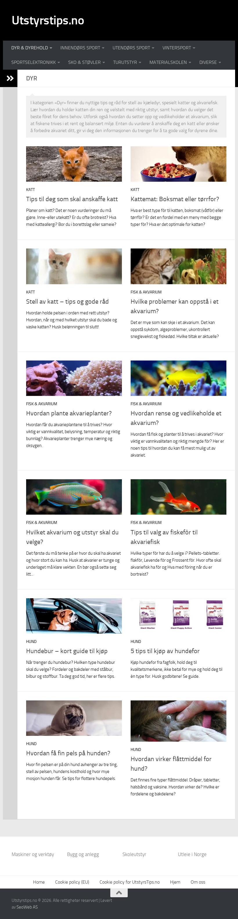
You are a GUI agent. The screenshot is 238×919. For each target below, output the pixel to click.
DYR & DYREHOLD (29, 48)
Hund (31, 641)
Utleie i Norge (192, 854)
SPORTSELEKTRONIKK (33, 62)
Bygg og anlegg (83, 854)
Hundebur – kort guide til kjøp (67, 651)
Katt (30, 189)
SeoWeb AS (27, 907)
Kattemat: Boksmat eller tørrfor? (175, 199)
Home (39, 882)
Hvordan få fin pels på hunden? (68, 753)
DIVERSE (208, 62)
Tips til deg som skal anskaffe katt (72, 199)
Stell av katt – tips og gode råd (67, 301)
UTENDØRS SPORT (131, 48)
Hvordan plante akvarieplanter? (69, 413)
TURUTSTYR (125, 62)
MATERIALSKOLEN (168, 62)
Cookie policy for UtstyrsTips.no (130, 882)
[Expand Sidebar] (10, 78)
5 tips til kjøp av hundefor (165, 651)
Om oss (198, 882)
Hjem (175, 882)
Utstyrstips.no (48, 20)
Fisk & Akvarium (146, 292)
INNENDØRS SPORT (80, 48)
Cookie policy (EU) (72, 882)
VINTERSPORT (177, 48)
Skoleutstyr (134, 854)
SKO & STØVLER (84, 62)
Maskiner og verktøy (33, 854)
